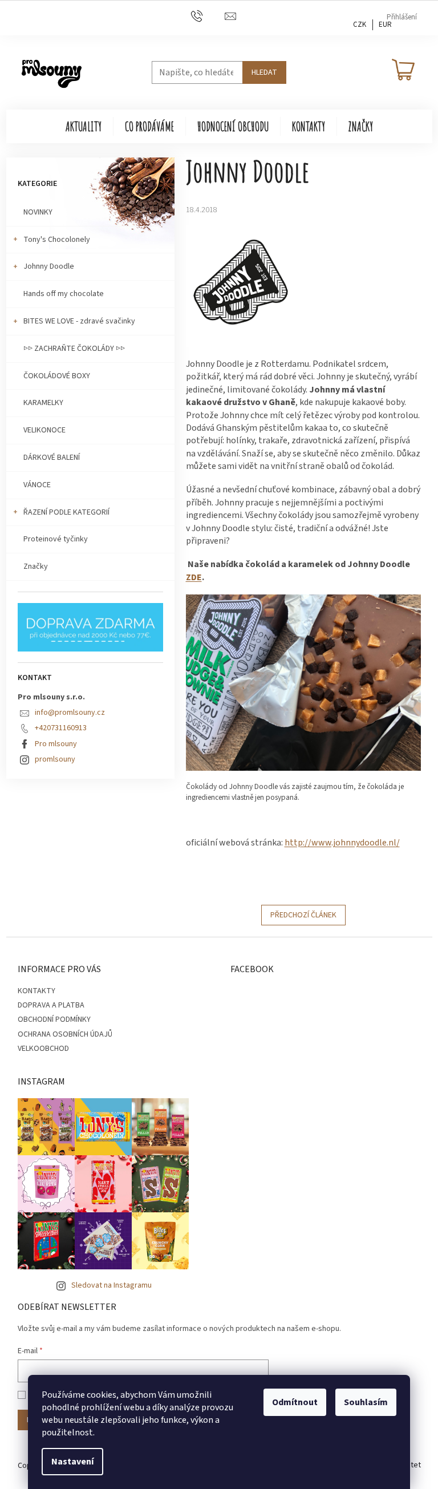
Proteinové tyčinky (55, 539)
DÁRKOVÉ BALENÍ (51, 457)
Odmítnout (295, 1402)
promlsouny (55, 759)
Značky (35, 566)
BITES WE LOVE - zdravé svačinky (79, 321)
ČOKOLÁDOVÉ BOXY (56, 376)
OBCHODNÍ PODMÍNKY (54, 1019)
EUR (385, 24)
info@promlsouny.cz (70, 712)
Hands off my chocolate (63, 294)
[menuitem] (83, 126)
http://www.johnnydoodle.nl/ (342, 842)
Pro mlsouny (56, 744)
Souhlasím (366, 1402)
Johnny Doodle (48, 266)
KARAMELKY (43, 402)
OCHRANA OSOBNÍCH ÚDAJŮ (65, 1034)
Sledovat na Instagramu (111, 1285)
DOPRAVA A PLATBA (51, 1005)
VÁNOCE (37, 485)
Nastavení (72, 1461)
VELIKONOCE (44, 430)
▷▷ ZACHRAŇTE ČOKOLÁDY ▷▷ (74, 348)
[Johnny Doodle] (238, 286)
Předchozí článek (303, 915)
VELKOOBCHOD (43, 1048)
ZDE (194, 577)
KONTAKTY (36, 991)
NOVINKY (37, 212)
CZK (359, 24)
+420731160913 (61, 728)
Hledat (264, 72)
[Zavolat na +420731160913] (208, 17)
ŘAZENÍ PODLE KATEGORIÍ (66, 512)
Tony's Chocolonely (56, 239)
